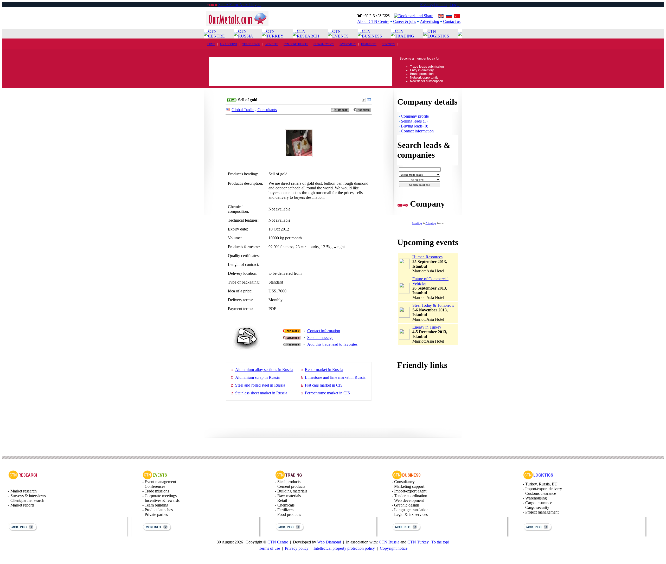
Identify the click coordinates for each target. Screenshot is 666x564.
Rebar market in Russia (324, 369)
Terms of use (269, 548)
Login (454, 4)
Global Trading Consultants (254, 109)
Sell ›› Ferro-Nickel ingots (239, 4)
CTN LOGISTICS (438, 33)
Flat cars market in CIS (324, 385)
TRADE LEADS (251, 44)
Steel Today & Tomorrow (433, 305)
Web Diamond (329, 542)
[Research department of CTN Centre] (23, 478)
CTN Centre (277, 542)
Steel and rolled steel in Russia (260, 385)
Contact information (323, 331)
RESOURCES (368, 44)
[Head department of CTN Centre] (406, 478)
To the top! (440, 542)
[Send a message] (369, 100)
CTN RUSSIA (245, 33)
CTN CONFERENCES (296, 44)
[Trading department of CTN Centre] (289, 478)
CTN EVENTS (340, 33)
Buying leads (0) (414, 126)
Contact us (451, 21)
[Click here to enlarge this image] (299, 155)
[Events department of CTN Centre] (154, 478)
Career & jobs (404, 21)
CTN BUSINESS (372, 33)
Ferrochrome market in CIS (327, 393)
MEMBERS (271, 44)
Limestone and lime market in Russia (335, 377)
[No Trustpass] (340, 110)
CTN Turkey (418, 542)
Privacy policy (297, 548)
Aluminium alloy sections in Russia (264, 369)
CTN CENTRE (216, 33)
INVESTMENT (348, 44)
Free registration (433, 4)
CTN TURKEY (275, 33)
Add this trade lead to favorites (332, 344)
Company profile (415, 116)
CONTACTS (388, 44)
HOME (211, 44)
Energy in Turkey (426, 327)
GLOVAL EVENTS (323, 44)
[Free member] (362, 110)
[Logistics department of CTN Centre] (538, 478)
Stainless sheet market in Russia (261, 393)
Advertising (429, 21)
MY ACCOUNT (228, 44)
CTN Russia (389, 542)
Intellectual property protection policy (344, 548)
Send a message (320, 337)
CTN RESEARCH (308, 33)
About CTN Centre (373, 21)
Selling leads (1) (414, 121)
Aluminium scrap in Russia (257, 377)
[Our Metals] (237, 25)
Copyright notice (393, 548)
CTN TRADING (404, 33)
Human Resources (427, 257)
